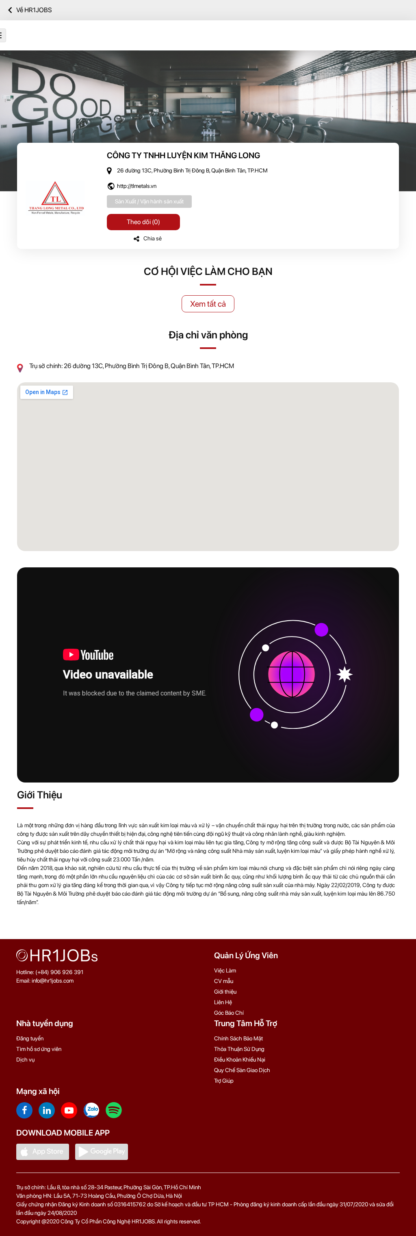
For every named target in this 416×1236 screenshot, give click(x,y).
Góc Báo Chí (229, 1012)
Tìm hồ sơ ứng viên (38, 1049)
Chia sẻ (152, 238)
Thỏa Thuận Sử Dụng (239, 1049)
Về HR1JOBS (34, 10)
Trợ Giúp (224, 1080)
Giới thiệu (225, 991)
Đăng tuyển (29, 1038)
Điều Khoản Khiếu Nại (239, 1059)
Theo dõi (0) (143, 222)
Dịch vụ (25, 1059)
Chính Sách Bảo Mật (238, 1038)
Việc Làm (225, 970)
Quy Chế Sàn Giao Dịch (242, 1070)
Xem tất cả (208, 304)
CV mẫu (223, 981)
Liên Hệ (223, 1002)
